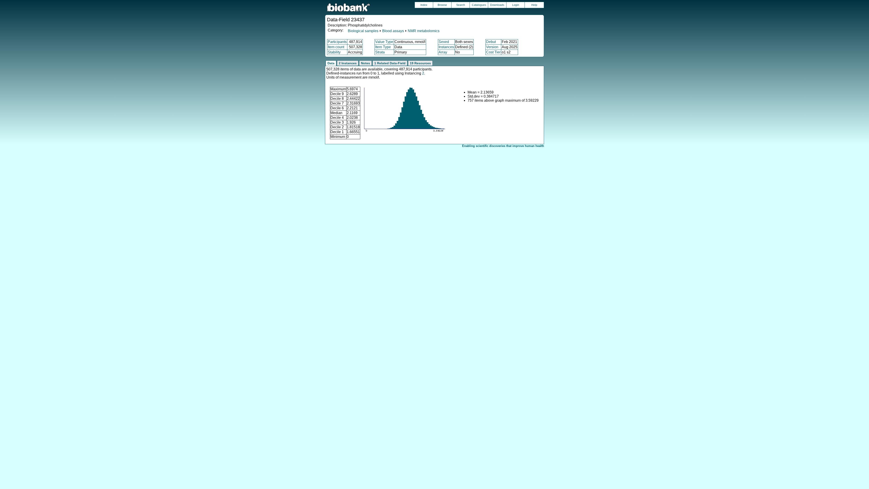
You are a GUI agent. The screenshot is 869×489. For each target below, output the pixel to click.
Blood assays (393, 31)
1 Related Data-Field (390, 63)
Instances (446, 47)
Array (443, 52)
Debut (491, 42)
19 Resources (420, 63)
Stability (334, 52)
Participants (337, 42)
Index (423, 5)
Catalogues (479, 5)
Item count (336, 47)
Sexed (444, 42)
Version (492, 47)
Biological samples (363, 31)
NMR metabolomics (423, 31)
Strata (380, 52)
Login (515, 5)
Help (534, 5)
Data (330, 63)
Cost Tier (493, 52)
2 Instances (348, 63)
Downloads (497, 5)
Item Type (383, 47)
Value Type (384, 42)
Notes (365, 63)
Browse (442, 5)
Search (460, 5)
